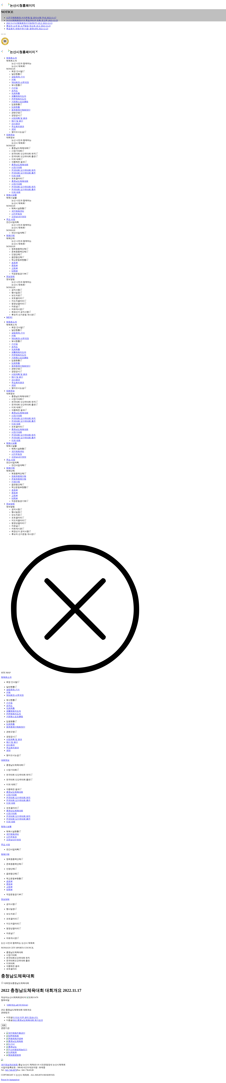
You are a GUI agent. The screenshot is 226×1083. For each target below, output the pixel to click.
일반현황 (16, 74)
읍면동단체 (17, 257)
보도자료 (16, 295)
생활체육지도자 (19, 96)
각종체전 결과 (18, 162)
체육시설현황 (18, 208)
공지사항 (16, 290)
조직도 (15, 91)
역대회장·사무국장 (20, 82)
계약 (14, 129)
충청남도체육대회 (20, 148)
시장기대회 (17, 151)
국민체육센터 (18, 211)
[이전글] (2, 34)
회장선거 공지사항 (20, 312)
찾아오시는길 (18, 132)
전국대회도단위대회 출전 (18, 960)
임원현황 (16, 104)
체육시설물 (11, 195)
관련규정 (16, 113)
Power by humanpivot (10, 1080)
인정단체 (16, 254)
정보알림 (10, 276)
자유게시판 (17, 309)
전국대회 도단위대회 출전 (24, 156)
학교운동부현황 (19, 260)
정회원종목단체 (19, 249)
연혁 (14, 79)
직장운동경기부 (19, 274)
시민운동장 (17, 214)
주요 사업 (10, 219)
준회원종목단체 (19, 252)
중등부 (15, 265)
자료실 (15, 306)
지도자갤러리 (18, 301)
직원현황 (16, 93)
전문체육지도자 (19, 99)
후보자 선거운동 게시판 (22, 315)
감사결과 (16, 124)
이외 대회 (16, 159)
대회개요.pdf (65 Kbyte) (17, 1005)
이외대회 (10, 963)
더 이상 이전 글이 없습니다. (25, 1017)
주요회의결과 (18, 126)
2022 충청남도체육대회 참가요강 (28, 1020)
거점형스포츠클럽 (20, 102)
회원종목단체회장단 (21, 110)
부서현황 (16, 85)
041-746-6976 (11, 1070)
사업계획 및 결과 (19, 118)
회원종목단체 (18, 473)
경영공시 (16, 115)
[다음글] (5, 34)
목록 (3, 1025)
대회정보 (10, 135)
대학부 (15, 271)
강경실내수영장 (19, 217)
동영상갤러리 (18, 304)
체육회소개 (11, 58)
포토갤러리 (17, 178)
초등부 (15, 263)
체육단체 (10, 235)
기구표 (15, 88)
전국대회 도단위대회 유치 (24, 154)
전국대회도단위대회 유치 (18, 958)
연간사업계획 (18, 233)
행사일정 (16, 293)
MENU (9, 317)
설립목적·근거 (18, 77)
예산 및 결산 (17, 121)
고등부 (15, 268)
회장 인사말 (17, 71)
